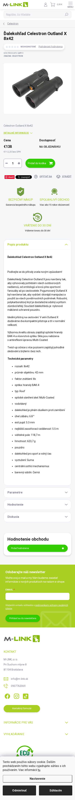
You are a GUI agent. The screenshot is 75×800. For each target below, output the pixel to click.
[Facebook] (7, 695)
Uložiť (11, 177)
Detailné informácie (16, 133)
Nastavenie (37, 778)
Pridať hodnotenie (20, 548)
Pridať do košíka (37, 163)
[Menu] (70, 4)
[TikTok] (25, 695)
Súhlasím (56, 790)
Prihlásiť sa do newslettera (22, 618)
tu (39, 770)
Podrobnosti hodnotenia (51, 46)
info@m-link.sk (19, 678)
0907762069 (18, 685)
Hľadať (66, 14)
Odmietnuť (19, 790)
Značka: (13, 56)
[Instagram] (16, 695)
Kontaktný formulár (21, 708)
